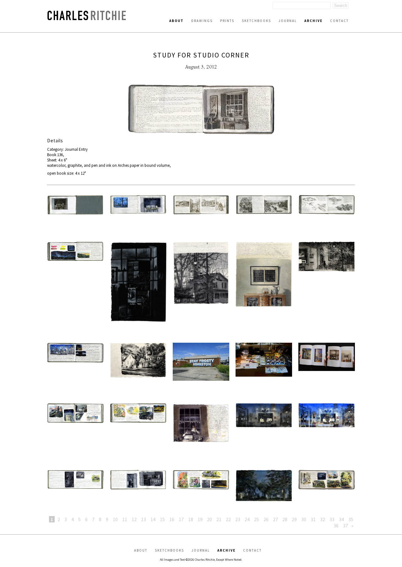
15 (162, 519)
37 (345, 525)
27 (275, 519)
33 (331, 519)
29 (294, 519)
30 (303, 519)
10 (115, 519)
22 (228, 519)
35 (350, 519)
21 (218, 519)
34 (341, 519)
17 (181, 519)
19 (200, 519)
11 (124, 519)
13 (143, 519)
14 (152, 519)
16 (171, 519)
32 (322, 519)
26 (266, 519)
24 (247, 519)
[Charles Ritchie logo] (86, 18)
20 (209, 519)
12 (134, 519)
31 (313, 519)
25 (256, 519)
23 (237, 519)
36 (336, 525)
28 (284, 519)
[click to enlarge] (201, 110)
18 (190, 519)
